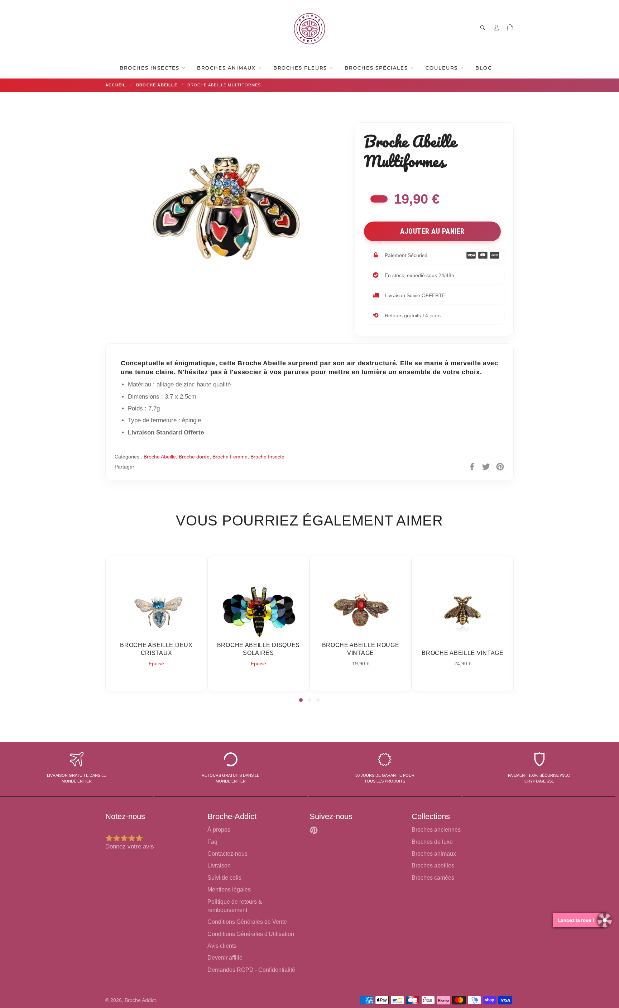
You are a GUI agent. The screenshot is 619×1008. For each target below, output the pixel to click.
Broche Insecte (267, 457)
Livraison (219, 865)
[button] (301, 700)
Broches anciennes (436, 830)
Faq (212, 842)
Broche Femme (230, 457)
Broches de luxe (432, 842)
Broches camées (433, 878)
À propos (218, 830)
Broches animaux (434, 854)
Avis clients (221, 946)
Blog (483, 68)
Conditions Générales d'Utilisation (250, 934)
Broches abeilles (433, 865)
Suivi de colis (224, 878)
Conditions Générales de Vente (247, 922)
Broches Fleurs (301, 68)
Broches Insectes (150, 68)
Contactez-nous (227, 854)
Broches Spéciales (377, 68)
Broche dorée (194, 457)
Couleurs (443, 68)
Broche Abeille (160, 457)
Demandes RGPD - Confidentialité (251, 970)
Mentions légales (229, 889)
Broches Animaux (227, 68)
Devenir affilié (225, 958)
